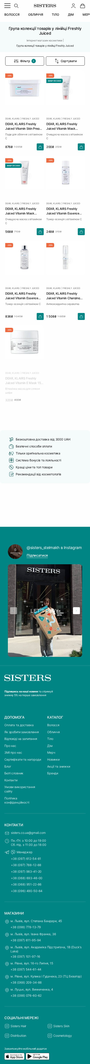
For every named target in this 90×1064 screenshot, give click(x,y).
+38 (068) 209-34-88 (26, 982)
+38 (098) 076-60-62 (26, 995)
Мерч (51, 752)
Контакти (10, 780)
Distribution (18, 1035)
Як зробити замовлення (21, 732)
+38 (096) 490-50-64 (26, 891)
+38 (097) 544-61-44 (25, 969)
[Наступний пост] (76, 610)
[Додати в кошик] (40, 146)
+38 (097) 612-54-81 (26, 858)
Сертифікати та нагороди (22, 759)
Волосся (53, 725)
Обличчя (53, 732)
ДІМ (71, 14)
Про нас (10, 746)
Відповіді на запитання (20, 739)
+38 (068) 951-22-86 (26, 884)
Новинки (53, 759)
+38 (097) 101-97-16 (25, 956)
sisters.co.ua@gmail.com (28, 833)
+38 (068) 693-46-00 (26, 878)
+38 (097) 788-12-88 (26, 865)
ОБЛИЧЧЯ (35, 14)
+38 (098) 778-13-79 (25, 927)
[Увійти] (73, 6)
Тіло (50, 739)
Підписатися (37, 555)
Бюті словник (13, 773)
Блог (7, 766)
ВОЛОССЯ (11, 14)
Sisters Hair (18, 1026)
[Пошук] (16, 6)
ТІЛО (55, 14)
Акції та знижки (58, 766)
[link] (83, 6)
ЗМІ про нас (13, 752)
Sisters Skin (61, 1026)
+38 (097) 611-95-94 (25, 940)
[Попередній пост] (13, 610)
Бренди (52, 773)
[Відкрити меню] (7, 6)
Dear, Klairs (12, 118)
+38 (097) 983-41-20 (26, 871)
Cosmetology (62, 1035)
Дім (50, 746)
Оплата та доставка (18, 725)
